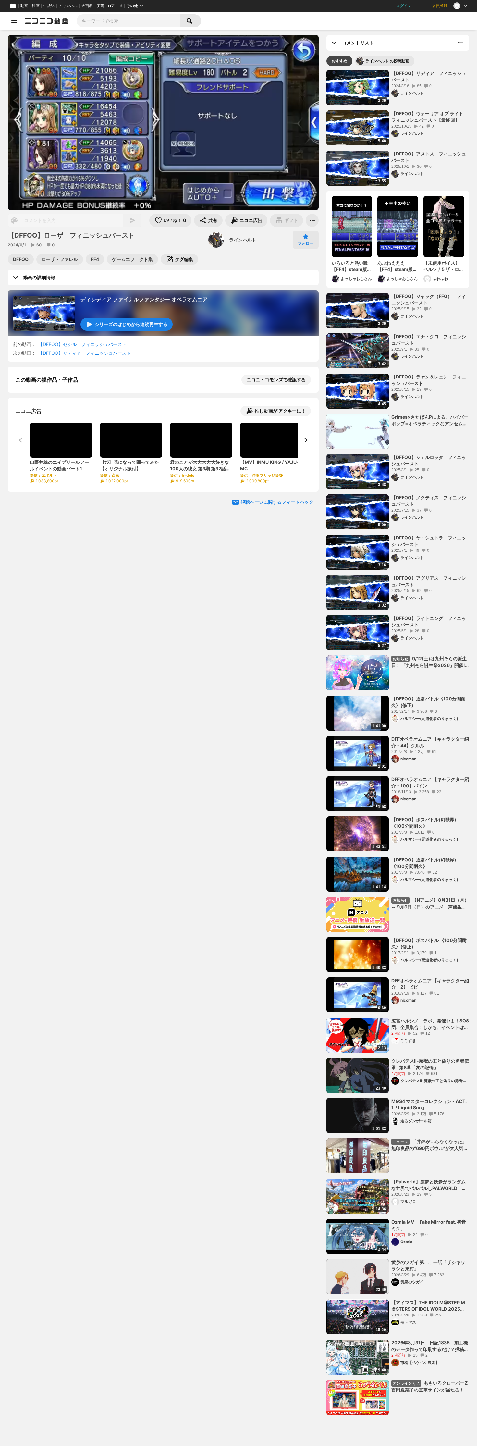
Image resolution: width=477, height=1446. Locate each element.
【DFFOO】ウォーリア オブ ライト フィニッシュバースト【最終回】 (429, 117)
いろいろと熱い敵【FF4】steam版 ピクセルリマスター (350, 266)
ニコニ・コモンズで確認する (276, 379)
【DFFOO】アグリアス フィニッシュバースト (428, 581)
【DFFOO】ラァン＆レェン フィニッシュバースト (428, 380)
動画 (24, 6)
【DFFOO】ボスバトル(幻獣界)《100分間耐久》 (423, 823)
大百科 (87, 6)
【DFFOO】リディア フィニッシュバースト (84, 353)
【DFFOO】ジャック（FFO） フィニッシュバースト (428, 299)
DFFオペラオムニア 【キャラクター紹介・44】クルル (430, 742)
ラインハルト (242, 239)
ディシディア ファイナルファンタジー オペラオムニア (144, 299)
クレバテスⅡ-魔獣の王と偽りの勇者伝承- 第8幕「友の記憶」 (430, 1064)
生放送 (49, 6)
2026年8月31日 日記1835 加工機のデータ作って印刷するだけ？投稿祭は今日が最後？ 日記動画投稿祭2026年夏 (430, 1346)
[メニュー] (312, 220)
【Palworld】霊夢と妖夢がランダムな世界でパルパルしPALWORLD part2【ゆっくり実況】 (428, 1185)
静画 (36, 6)
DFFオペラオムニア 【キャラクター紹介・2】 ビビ (430, 984)
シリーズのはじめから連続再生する (131, 324)
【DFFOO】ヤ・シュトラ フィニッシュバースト (428, 541)
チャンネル (68, 6)
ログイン (403, 6)
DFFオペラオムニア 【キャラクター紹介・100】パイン (430, 782)
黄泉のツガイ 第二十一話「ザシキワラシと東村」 (428, 1265)
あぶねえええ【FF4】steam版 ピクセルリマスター (395, 266)
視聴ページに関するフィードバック (277, 569)
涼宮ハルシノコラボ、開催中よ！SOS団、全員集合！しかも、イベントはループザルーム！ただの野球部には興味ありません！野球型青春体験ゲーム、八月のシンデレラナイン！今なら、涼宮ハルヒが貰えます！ (430, 1024)
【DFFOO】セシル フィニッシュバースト (82, 344)
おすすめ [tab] (339, 60)
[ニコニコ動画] (47, 21)
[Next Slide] (305, 507)
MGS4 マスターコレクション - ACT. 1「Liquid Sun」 (429, 1104)
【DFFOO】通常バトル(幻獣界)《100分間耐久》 (423, 863)
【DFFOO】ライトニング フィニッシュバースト (428, 621)
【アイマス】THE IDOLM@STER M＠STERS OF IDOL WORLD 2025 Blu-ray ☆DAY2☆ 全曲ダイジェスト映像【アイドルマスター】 (429, 1306)
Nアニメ (115, 6)
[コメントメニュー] (460, 42)
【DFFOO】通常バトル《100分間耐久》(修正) (428, 702)
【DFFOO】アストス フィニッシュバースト (428, 157)
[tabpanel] (397, 742)
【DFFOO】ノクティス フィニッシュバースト (428, 501)
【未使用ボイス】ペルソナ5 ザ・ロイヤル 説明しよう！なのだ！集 (443, 266)
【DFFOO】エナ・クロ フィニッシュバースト (428, 340)
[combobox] (128, 20)
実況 (100, 6)
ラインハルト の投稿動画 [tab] (387, 60)
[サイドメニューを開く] (14, 20)
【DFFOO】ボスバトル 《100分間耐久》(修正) (429, 943)
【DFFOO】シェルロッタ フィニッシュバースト (428, 460)
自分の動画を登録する (52, 447)
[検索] (190, 20)
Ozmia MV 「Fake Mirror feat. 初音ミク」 (428, 1225)
